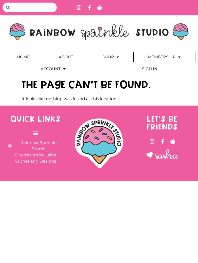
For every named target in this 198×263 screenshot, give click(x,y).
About (66, 56)
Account (51, 68)
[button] (35, 133)
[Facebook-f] (89, 8)
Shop (108, 56)
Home (23, 56)
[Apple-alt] (99, 8)
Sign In (149, 68)
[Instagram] (79, 8)
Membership (162, 56)
